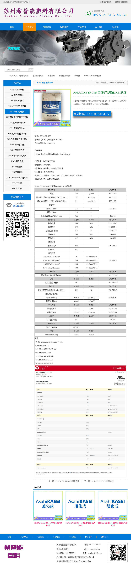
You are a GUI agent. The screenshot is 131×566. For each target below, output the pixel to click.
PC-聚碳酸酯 (17, 167)
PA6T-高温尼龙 (17, 161)
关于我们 (99, 27)
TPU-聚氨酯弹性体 (17, 128)
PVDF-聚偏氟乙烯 (17, 150)
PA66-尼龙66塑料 (17, 90)
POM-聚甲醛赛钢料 (17, 112)
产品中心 (29, 27)
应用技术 (64, 27)
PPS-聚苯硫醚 (17, 172)
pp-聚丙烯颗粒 (17, 95)
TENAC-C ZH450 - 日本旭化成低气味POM (112, 524)
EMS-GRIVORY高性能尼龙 (17, 178)
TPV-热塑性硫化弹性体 (17, 134)
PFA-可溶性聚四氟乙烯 (17, 156)
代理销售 (47, 27)
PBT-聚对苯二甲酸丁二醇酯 (17, 117)
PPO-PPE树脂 (17, 183)
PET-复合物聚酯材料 (17, 123)
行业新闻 (82, 27)
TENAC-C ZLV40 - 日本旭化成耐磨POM (48, 524)
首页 (12, 27)
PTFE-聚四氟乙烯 (17, 145)
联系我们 (116, 27)
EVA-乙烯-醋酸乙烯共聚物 (17, 139)
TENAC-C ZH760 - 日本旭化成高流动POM (80, 524)
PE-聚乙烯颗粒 (17, 101)
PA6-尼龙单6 (17, 189)
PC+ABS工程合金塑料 (17, 106)
